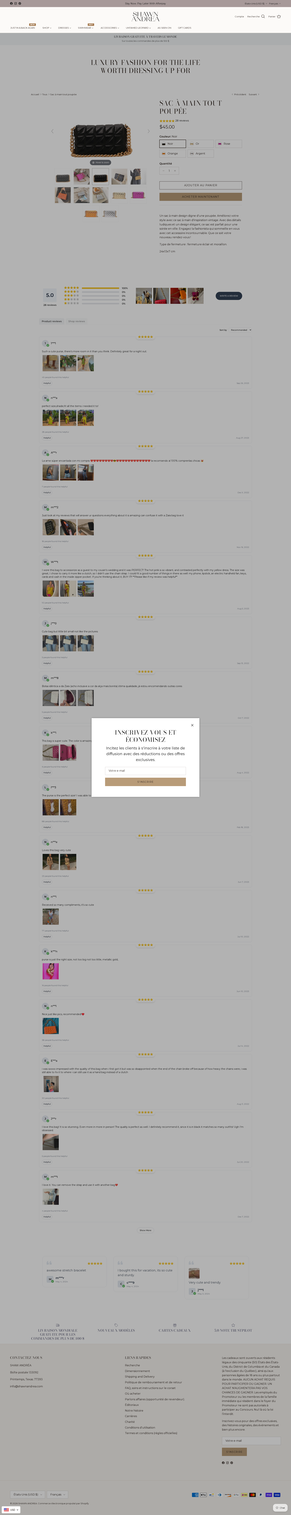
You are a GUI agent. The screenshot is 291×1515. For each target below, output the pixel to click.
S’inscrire (145, 781)
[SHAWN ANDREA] (145, 16)
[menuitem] (23, 28)
